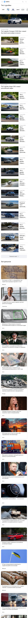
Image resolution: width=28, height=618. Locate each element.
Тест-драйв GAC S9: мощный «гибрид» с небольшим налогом (23, 107)
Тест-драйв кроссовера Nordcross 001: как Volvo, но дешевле (23, 150)
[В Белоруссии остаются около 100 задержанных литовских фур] (14, 428)
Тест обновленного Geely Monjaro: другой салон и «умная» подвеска (23, 194)
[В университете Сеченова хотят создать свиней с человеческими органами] (14, 581)
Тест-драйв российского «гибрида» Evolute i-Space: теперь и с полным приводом (23, 226)
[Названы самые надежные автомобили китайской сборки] (14, 538)
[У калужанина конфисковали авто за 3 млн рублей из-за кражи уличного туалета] (14, 516)
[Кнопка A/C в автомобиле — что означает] (14, 494)
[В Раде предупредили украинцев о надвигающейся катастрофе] (14, 559)
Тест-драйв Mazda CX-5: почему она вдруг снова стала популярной (23, 172)
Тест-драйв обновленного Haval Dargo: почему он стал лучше (23, 96)
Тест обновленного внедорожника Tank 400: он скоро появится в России (23, 183)
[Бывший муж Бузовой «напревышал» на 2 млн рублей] (14, 472)
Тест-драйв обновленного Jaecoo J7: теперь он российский (23, 118)
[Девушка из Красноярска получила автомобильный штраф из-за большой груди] (14, 319)
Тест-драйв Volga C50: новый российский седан (10, 87)
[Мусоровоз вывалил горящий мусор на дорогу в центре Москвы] (14, 450)
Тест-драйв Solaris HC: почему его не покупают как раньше (23, 215)
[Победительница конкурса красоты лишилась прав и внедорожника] (14, 407)
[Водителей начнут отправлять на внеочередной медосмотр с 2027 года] (14, 363)
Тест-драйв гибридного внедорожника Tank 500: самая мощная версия (23, 248)
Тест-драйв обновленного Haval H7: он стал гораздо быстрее (23, 139)
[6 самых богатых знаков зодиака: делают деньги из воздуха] (14, 297)
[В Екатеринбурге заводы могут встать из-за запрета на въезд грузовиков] (14, 603)
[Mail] (4, 1)
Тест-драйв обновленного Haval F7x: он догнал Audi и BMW (23, 129)
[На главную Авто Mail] (7, 1)
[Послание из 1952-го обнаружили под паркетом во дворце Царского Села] (14, 275)
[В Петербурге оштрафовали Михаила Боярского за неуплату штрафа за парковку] (14, 341)
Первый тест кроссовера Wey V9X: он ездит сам (23, 205)
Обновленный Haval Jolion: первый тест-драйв (23, 237)
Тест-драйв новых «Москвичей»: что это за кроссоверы (23, 161)
